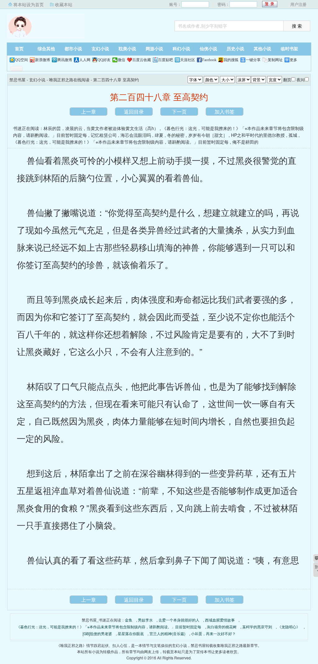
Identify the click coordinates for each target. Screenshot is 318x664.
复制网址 (275, 60)
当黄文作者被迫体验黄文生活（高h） (122, 128)
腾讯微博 (64, 60)
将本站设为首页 (28, 4)
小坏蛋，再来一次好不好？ (213, 633)
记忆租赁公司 (104, 135)
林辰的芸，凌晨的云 (63, 128)
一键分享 (253, 60)
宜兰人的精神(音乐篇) (167, 633)
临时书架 (289, 49)
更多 (293, 60)
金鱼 (128, 619)
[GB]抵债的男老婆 (97, 633)
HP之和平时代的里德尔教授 (258, 135)
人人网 (84, 60)
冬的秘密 (175, 135)
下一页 (179, 111)
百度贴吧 (165, 60)
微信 (121, 60)
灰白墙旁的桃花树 (222, 626)
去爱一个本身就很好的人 (178, 619)
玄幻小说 (100, 49)
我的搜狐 (231, 60)
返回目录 (134, 111)
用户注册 (298, 4)
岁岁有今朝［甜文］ (207, 135)
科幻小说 (181, 49)
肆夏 (159, 135)
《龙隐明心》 (289, 626)
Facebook (209, 60)
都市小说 (73, 49)
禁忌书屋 (45, 26)
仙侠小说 (208, 49)
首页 (19, 49)
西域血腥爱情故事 (220, 619)
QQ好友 (104, 60)
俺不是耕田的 (245, 142)
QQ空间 (21, 60)
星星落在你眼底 (131, 633)
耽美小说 (127, 49)
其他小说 (262, 49)
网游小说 (154, 49)
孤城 (292, 135)
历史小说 (235, 49)
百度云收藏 (141, 60)
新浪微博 (42, 60)
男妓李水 (145, 619)
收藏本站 (63, 4)
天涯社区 (187, 60)
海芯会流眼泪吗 (135, 135)
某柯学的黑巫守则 (257, 626)
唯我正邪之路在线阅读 (69, 80)
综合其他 (46, 49)
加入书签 (224, 111)
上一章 (88, 111)
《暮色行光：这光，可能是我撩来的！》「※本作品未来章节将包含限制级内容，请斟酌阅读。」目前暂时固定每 (121, 142)
